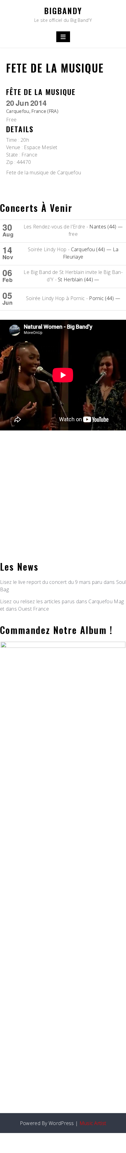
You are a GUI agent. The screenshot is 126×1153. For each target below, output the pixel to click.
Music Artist (93, 1123)
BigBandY (63, 11)
